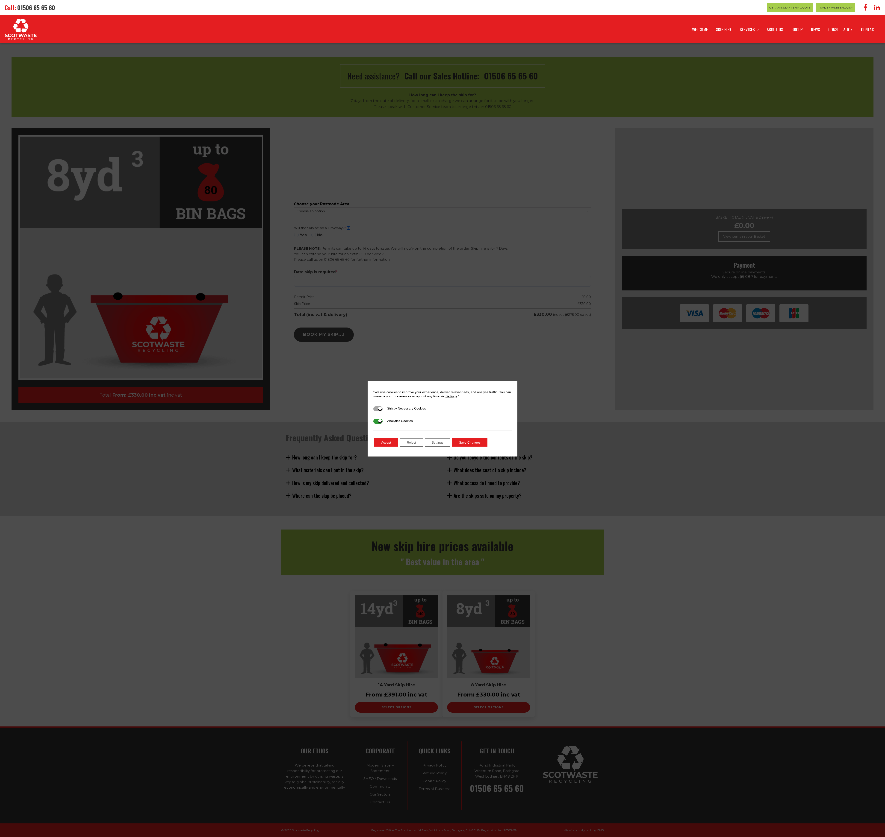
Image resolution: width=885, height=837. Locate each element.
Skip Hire (724, 29)
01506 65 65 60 (36, 7)
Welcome (700, 29)
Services (747, 29)
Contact (868, 29)
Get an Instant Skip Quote (789, 7)
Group (797, 29)
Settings (451, 396)
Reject (411, 442)
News (815, 29)
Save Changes (470, 442)
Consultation (840, 29)
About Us (775, 29)
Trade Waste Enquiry (835, 7)
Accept (386, 442)
